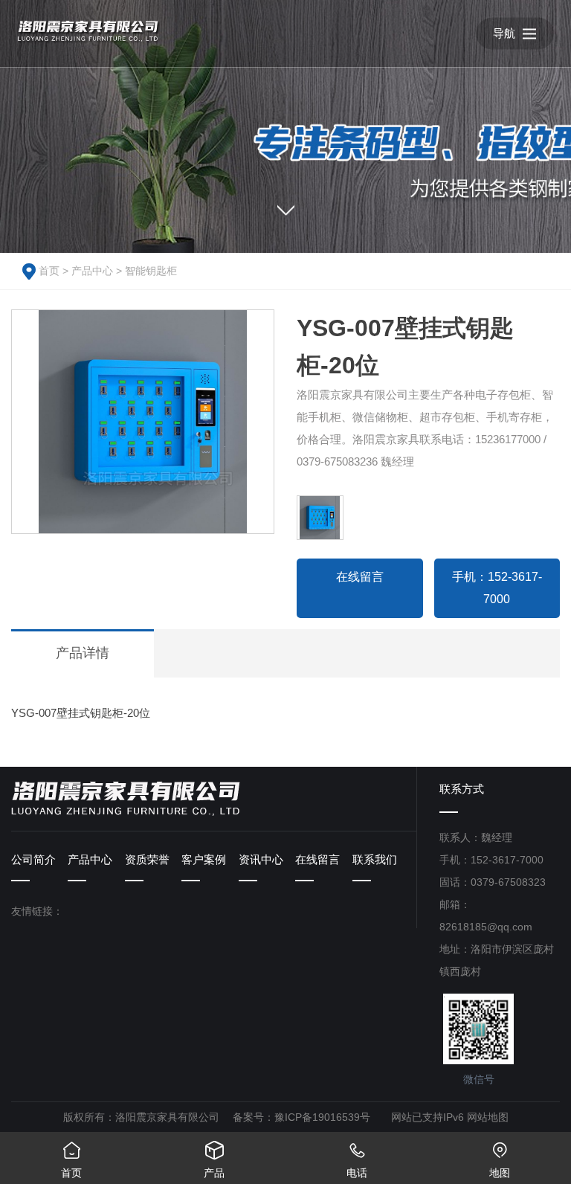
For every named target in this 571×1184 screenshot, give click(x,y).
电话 (356, 1160)
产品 (214, 1160)
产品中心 (92, 271)
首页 (49, 271)
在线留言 (360, 576)
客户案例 (203, 859)
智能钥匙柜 (151, 271)
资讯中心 (261, 859)
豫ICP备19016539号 (322, 1117)
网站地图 (488, 1117)
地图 (499, 1160)
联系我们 (374, 859)
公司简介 (33, 859)
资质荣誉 (147, 859)
